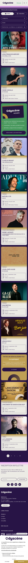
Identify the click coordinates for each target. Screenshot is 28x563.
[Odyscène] (6, 492)
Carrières (3, 518)
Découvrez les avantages (14, 132)
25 (20, 455)
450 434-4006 (22, 501)
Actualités (3, 520)
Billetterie (3, 514)
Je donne (14, 369)
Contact (5, 505)
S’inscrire (22, 479)
